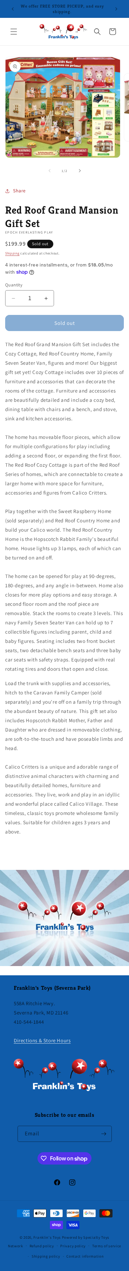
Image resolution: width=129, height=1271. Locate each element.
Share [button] (19, 191)
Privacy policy (73, 1246)
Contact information (85, 1256)
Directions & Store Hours (42, 1040)
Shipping (12, 253)
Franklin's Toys (47, 1237)
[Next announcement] (116, 8)
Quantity (13, 285)
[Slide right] (79, 170)
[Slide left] (49, 170)
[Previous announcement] (12, 8)
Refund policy (42, 1246)
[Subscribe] (103, 1134)
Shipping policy (46, 1256)
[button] (13, 31)
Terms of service (106, 1246)
